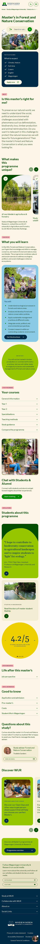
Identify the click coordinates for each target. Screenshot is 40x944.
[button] (16, 202)
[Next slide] (36, 169)
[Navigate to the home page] (11, 4)
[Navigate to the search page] (30, 4)
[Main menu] (36, 4)
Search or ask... (20, 29)
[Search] (30, 29)
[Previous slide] (31, 169)
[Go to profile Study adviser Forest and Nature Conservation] (7, 751)
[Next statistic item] (34, 640)
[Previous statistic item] (5, 640)
